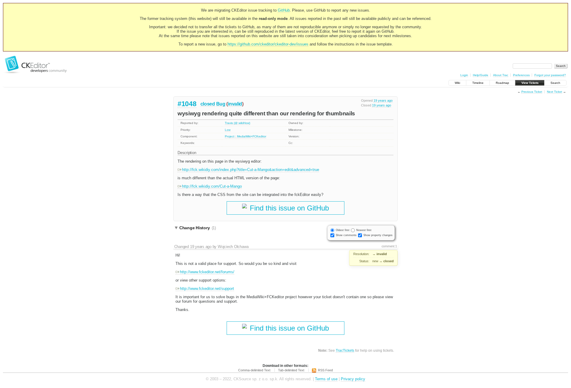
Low (227, 129)
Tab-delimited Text (291, 370)
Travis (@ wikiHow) (237, 123)
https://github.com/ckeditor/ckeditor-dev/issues (268, 44)
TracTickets (345, 350)
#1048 (187, 104)
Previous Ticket (531, 91)
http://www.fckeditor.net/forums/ (207, 272)
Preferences (521, 75)
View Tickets (529, 82)
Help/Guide (480, 75)
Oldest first (342, 230)
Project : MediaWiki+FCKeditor (245, 136)
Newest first (363, 230)
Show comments (346, 235)
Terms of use (326, 379)
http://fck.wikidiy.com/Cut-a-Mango (212, 186)
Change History (197, 227)
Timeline (478, 82)
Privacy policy (353, 379)
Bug (220, 103)
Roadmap (502, 82)
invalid (235, 103)
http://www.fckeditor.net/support (207, 288)
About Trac (500, 75)
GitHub (284, 10)
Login (464, 75)
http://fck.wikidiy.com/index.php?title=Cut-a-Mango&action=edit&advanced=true (250, 169)
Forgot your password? (550, 75)
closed (207, 103)
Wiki (457, 82)
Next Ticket (554, 91)
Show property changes (378, 235)
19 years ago (383, 100)
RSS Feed (325, 370)
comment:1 (389, 246)
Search (555, 82)
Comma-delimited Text (254, 370)
